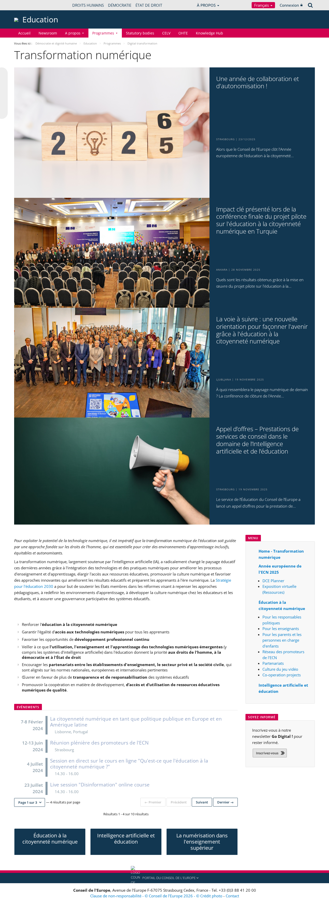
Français (262, 5)
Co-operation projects (281, 674)
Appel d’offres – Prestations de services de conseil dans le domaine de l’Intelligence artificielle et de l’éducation (257, 440)
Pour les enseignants (280, 628)
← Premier (152, 802)
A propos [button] (72, 33)
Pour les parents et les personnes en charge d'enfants (281, 640)
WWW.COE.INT (27, 5)
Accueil (24, 33)
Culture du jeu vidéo (280, 669)
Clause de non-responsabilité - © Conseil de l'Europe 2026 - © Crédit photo (156, 895)
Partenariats (273, 663)
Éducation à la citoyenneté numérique (50, 838)
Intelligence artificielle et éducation (126, 838)
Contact (232, 895)
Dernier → (225, 802)
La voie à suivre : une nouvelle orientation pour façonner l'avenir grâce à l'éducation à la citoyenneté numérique (262, 330)
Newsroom (48, 33)
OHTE (183, 33)
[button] (29, 802)
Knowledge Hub (209, 33)
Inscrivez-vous (267, 753)
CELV (166, 33)
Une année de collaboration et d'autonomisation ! (257, 82)
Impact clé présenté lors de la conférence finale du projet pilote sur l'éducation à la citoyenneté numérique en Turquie (261, 220)
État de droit (148, 5)
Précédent (179, 802)
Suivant (202, 802)
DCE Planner (273, 580)
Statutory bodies (140, 33)
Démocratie (119, 5)
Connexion (289, 5)
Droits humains (88, 5)
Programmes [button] (103, 33)
